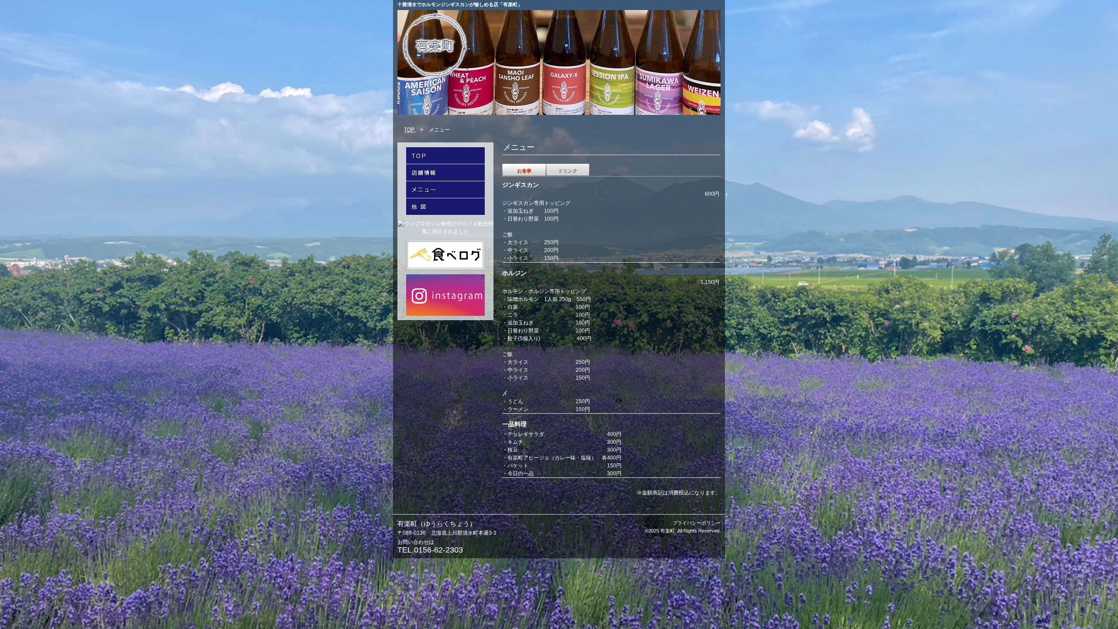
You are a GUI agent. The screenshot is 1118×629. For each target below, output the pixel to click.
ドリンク (567, 170)
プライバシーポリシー (697, 522)
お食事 (524, 170)
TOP (410, 130)
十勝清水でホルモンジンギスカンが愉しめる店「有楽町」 (459, 4)
